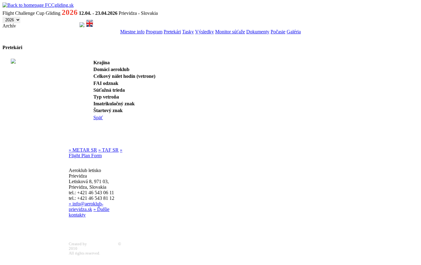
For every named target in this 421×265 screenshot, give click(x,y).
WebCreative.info (102, 244)
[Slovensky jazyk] (82, 25)
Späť (98, 117)
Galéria (294, 31)
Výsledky (204, 31)
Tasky (188, 31)
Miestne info (132, 31)
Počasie (278, 31)
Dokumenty (257, 31)
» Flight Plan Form (95, 152)
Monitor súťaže (230, 31)
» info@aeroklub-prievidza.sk (86, 206)
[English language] (89, 25)
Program (154, 31)
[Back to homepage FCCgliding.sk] (38, 5)
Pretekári (172, 31)
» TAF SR (108, 150)
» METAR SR (83, 150)
